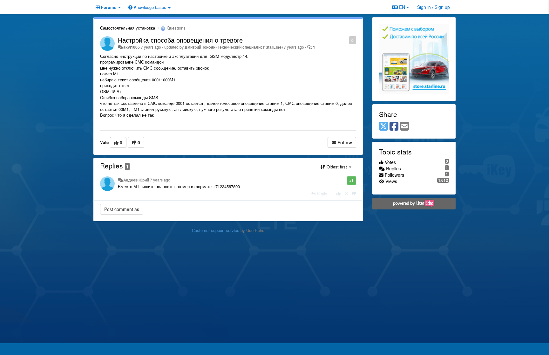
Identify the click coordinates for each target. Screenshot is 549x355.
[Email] (404, 126)
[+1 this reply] (338, 193)
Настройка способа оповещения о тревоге (180, 39)
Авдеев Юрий (136, 180)
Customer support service (215, 230)
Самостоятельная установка (127, 28)
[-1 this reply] (354, 193)
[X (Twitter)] (383, 126)
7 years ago (160, 180)
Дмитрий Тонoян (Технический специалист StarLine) (234, 47)
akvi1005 (131, 47)
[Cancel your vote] (346, 193)
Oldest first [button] (336, 167)
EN (402, 7)
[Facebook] (394, 126)
